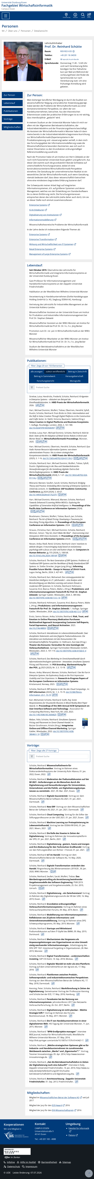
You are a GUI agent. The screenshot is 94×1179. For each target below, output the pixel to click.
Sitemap (66, 1162)
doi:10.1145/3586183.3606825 (42, 714)
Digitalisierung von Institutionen (44, 214)
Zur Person (9, 95)
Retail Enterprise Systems (41, 249)
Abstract (51, 871)
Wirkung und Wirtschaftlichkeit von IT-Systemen (51, 244)
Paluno (72, 1135)
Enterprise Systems (38, 205)
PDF (77, 458)
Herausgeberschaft (74, 376)
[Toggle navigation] (6, 16)
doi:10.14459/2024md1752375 (43, 494)
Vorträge (8, 118)
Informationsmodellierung (41, 219)
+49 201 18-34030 (68, 55)
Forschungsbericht (45, 381)
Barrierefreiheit (49, 1162)
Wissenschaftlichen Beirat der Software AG (59, 1097)
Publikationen (11, 110)
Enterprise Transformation (41, 239)
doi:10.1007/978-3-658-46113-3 (67, 611)
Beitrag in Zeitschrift (77, 371)
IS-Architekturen (36, 210)
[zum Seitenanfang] (89, 1173)
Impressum (31, 1166)
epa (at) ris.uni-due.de (71, 59)
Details (37, 405)
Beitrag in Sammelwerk (44, 376)
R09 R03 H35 (66, 51)
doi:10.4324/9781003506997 (42, 428)
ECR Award (57, 1105)
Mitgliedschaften (12, 127)
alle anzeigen (37, 371)
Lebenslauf (9, 103)
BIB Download (42, 405)
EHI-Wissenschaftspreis (63, 1110)
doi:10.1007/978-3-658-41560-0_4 (71, 650)
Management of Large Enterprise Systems (48, 254)
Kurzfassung (37, 441)
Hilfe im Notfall (28, 1162)
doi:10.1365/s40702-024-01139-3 (57, 458)
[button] (89, 15)
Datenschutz (13, 1166)
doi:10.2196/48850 (37, 628)
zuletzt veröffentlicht (55, 371)
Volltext (40, 405)
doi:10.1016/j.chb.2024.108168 (43, 555)
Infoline (11, 1162)
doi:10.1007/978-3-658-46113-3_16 (44, 597)
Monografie (75, 381)
